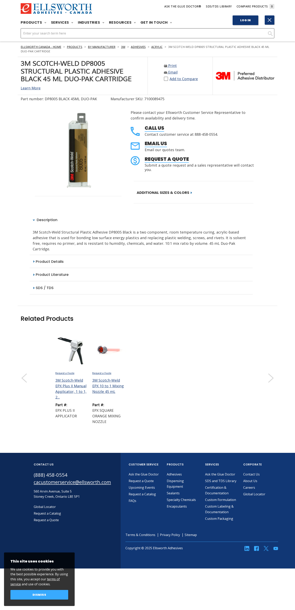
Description (46, 219)
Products (32, 22)
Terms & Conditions (140, 535)
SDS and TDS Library (220, 481)
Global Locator (254, 494)
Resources (120, 22)
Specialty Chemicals (181, 500)
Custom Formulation (220, 500)
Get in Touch (154, 22)
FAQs (132, 501)
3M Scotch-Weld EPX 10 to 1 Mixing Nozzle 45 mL (108, 386)
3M (123, 47)
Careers (249, 487)
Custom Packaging (219, 518)
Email (172, 72)
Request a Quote (167, 159)
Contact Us (251, 474)
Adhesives (138, 47)
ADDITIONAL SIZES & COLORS (163, 192)
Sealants (173, 493)
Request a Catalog (142, 494)
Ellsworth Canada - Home (41, 47)
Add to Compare (184, 78)
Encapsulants (177, 506)
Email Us (156, 143)
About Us (250, 481)
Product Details (49, 261)
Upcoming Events (142, 487)
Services (60, 22)
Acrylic (157, 47)
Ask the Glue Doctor (144, 474)
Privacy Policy (170, 535)
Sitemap (191, 535)
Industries (89, 22)
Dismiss (39, 595)
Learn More (31, 88)
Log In (245, 20)
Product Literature (52, 274)
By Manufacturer (101, 47)
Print (172, 65)
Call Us (154, 128)
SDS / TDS (44, 287)
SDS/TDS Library (219, 6)
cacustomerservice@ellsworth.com (72, 482)
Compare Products (255, 6)
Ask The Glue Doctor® (182, 6)
